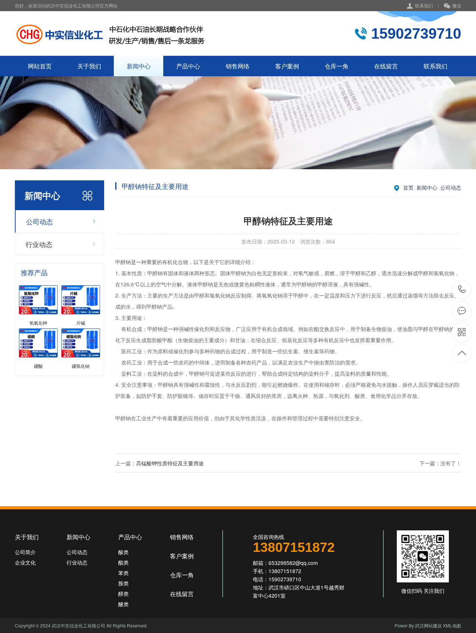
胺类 (123, 583)
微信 (456, 5)
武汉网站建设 (428, 625)
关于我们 (89, 66)
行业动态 (39, 244)
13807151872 (462, 290)
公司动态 (39, 221)
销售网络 (238, 66)
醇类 (123, 593)
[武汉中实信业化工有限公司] (110, 33)
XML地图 (452, 625)
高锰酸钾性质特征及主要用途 (170, 463)
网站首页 (40, 66)
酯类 (123, 562)
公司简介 (25, 552)
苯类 (123, 572)
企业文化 (25, 562)
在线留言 (386, 66)
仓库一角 (336, 66)
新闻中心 (139, 66)
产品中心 (188, 66)
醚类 (123, 604)
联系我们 (424, 5)
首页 (408, 187)
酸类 (123, 552)
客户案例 (287, 66)
